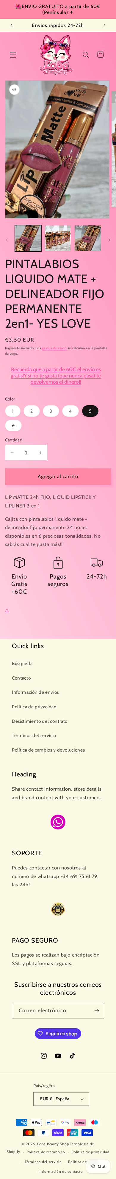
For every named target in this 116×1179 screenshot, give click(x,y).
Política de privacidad (34, 706)
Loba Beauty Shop (53, 1144)
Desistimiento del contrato (40, 721)
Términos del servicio (34, 735)
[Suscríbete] (97, 1010)
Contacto (21, 678)
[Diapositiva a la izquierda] (6, 239)
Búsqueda (22, 663)
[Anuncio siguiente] (104, 25)
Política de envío (83, 1161)
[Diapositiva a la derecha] (109, 239)
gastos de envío (54, 348)
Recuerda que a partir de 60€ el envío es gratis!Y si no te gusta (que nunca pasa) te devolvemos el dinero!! (56, 375)
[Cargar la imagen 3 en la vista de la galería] (87, 238)
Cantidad (14, 440)
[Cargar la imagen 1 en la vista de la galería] (28, 238)
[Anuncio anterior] (11, 25)
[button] (13, 54)
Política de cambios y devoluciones (48, 750)
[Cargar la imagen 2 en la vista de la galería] (58, 238)
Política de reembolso (46, 1152)
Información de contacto (61, 1171)
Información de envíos (35, 692)
